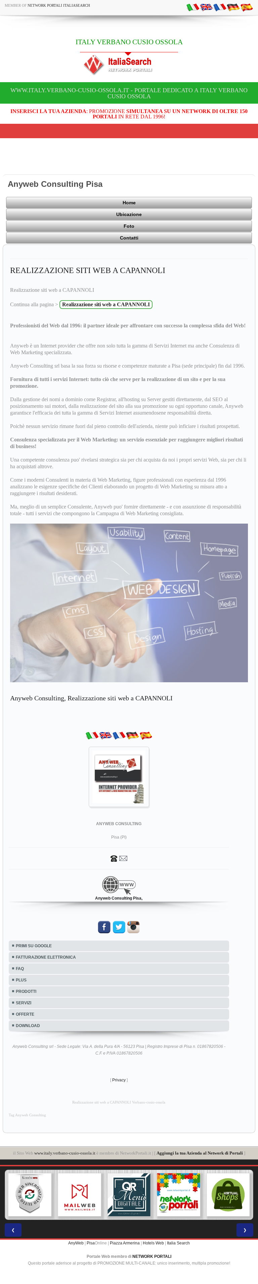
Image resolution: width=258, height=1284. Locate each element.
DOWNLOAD (28, 1025)
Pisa (91, 1243)
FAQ (20, 968)
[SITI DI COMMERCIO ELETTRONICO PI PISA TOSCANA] (178, 1194)
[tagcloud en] (206, 7)
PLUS (21, 980)
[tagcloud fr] (219, 7)
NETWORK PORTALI (151, 1256)
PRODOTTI (26, 991)
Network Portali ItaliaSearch (59, 5)
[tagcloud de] (233, 7)
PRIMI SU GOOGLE (34, 946)
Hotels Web (153, 1243)
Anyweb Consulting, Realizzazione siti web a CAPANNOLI (91, 698)
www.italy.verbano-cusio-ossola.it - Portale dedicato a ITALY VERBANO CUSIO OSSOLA (129, 93)
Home (129, 202)
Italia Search (178, 1243)
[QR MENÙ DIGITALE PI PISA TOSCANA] (79, 1194)
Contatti (129, 237)
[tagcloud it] (193, 7)
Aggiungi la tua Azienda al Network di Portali (200, 1153)
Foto (129, 226)
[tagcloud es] (246, 7)
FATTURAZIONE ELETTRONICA (46, 957)
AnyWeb (76, 1243)
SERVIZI (23, 1003)
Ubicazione (129, 214)
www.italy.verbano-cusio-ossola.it (64, 1153)
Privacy (119, 1080)
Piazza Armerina (125, 1243)
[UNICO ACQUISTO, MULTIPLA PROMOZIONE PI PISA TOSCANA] (129, 1194)
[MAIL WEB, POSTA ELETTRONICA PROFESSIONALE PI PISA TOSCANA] (29, 1194)
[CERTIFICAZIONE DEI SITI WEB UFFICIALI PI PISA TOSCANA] (228, 1194)
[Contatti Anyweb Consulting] (119, 858)
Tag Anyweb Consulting (27, 1115)
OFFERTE (25, 1014)
